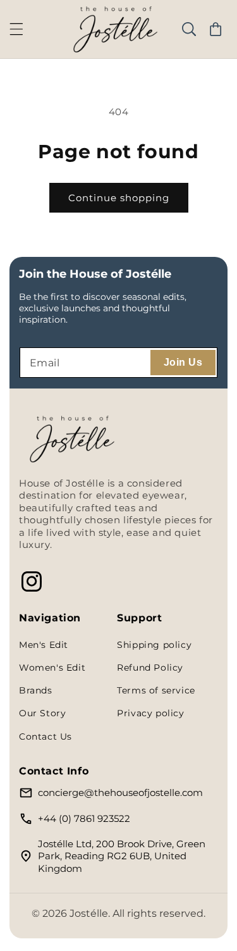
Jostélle (89, 913)
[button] (16, 29)
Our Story (42, 713)
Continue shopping (118, 198)
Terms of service (156, 690)
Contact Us (45, 736)
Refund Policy (150, 667)
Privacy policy (150, 713)
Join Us (183, 362)
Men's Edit (43, 644)
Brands (35, 690)
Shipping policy (154, 644)
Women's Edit (52, 667)
